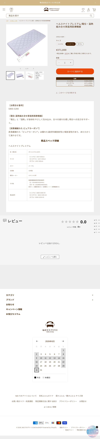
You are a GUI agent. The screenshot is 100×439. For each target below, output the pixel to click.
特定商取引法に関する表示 (46, 401)
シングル (61, 44)
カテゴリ (10, 295)
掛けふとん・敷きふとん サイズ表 (69, 396)
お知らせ (10, 304)
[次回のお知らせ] (95, 2)
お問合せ (82, 401)
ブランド (10, 299)
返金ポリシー (64, 427)
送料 (66, 53)
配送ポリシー (69, 430)
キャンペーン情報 (14, 309)
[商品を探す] (91, 15)
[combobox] (50, 15)
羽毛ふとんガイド (46, 396)
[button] (6, 9)
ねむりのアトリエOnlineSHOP (32, 427)
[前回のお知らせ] (4, 2)
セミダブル (70, 44)
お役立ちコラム (13, 313)
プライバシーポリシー (68, 401)
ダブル (80, 44)
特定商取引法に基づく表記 (85, 430)
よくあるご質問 (50, 407)
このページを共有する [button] (67, 92)
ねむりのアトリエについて (26, 396)
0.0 (83, 222)
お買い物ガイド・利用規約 (22, 401)
